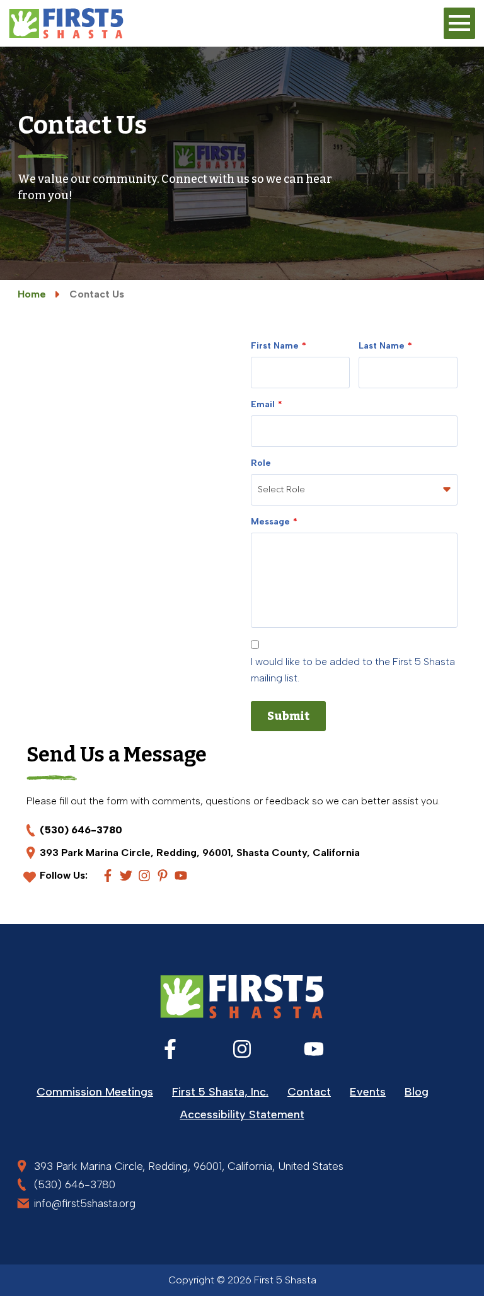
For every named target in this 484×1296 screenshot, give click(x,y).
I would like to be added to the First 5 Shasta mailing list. (353, 670)
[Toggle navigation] (459, 23)
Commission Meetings (95, 1092)
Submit (288, 716)
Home (32, 294)
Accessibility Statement (242, 1114)
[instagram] (144, 875)
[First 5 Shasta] (66, 23)
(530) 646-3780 (81, 830)
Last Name (382, 345)
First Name (275, 345)
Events (368, 1092)
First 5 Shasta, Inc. (220, 1092)
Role (261, 463)
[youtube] (180, 875)
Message (270, 521)
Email (263, 404)
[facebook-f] (107, 875)
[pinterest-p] (162, 875)
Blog (417, 1092)
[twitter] (126, 875)
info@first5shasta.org (84, 1203)
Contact (309, 1092)
